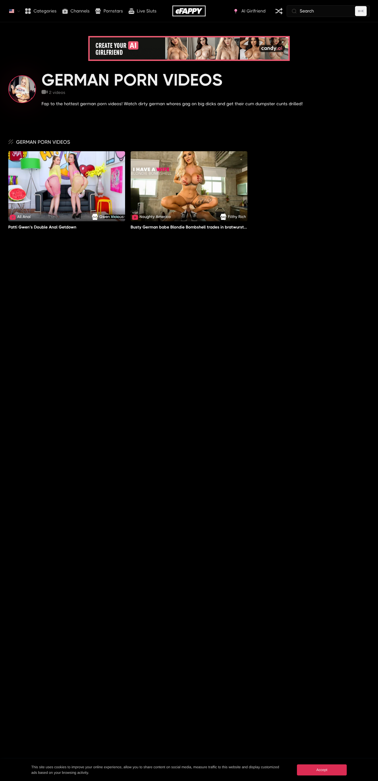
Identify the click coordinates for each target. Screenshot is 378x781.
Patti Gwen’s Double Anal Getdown (42, 227)
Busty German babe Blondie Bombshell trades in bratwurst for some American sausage (215, 227)
